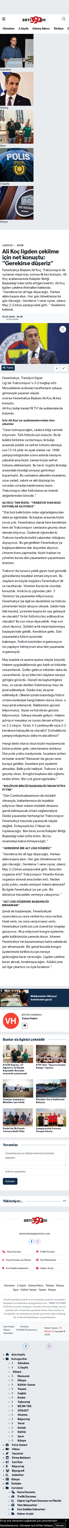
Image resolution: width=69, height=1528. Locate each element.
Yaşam (42, 1289)
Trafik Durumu (47, 1251)
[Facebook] (31, 1241)
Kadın (21, 1397)
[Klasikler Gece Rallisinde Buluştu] (51, 1088)
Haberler (7, 245)
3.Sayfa (23, 28)
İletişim (24, 1327)
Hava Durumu (14, 1251)
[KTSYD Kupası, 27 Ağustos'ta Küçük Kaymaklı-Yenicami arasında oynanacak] (18, 1053)
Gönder (10, 1181)
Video (15, 1449)
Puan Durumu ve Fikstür (18, 1260)
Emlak (21, 1427)
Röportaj (23, 1419)
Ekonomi (23, 1376)
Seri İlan (17, 1462)
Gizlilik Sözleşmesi (26, 1330)
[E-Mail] (24, 1026)
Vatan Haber (30, 1018)
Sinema (22, 1414)
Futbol (22, 641)
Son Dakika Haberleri (17, 1268)
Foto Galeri (19, 1445)
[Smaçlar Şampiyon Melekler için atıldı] (18, 1088)
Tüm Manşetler (48, 1260)
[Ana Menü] (3, 19)
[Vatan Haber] (11, 1020)
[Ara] (63, 19)
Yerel (20, 1423)
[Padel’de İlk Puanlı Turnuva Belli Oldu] (18, 1117)
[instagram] (49, 1346)
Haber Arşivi (46, 1268)
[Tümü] (64, 1201)
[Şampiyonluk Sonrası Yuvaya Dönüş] (51, 1117)
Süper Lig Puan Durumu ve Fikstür (39, 1500)
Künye (52, 1289)
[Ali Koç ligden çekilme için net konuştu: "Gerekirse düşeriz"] (34, 343)
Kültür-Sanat (29, 1289)
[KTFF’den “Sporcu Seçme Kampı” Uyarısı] (51, 1053)
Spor (20, 245)
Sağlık (21, 1393)
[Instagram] (37, 1241)
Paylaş (10, 367)
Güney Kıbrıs (41, 28)
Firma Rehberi (20, 1457)
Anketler (17, 1475)
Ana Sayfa (9, 1327)
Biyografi (17, 1470)
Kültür (21, 1432)
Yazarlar (17, 1453)
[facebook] (26, 1346)
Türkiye (59, 28)
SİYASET (23, 1410)
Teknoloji (23, 1402)
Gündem (8, 28)
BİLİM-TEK (24, 1406)
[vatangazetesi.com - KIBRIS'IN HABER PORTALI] (33, 19)
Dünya (60, 1285)
